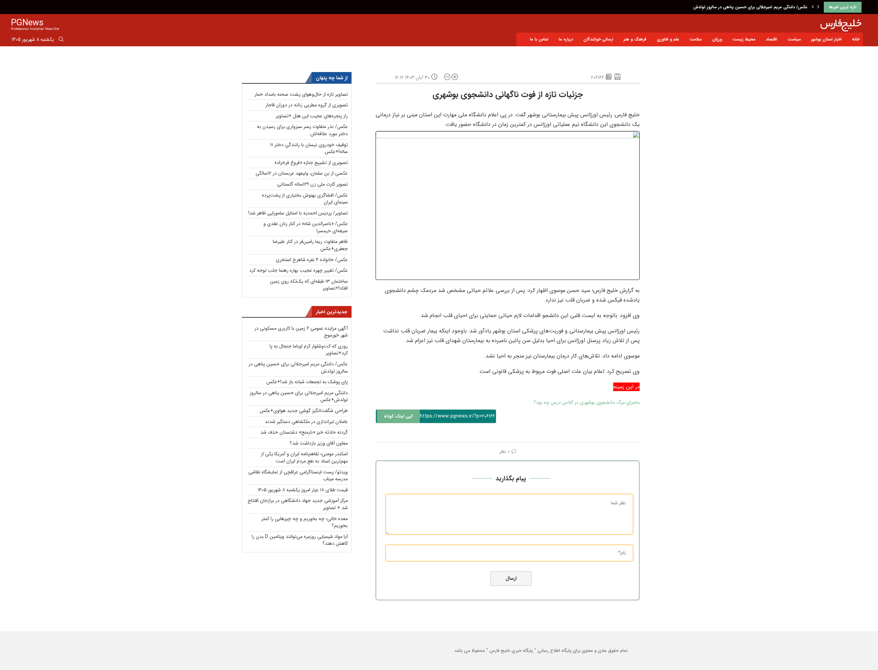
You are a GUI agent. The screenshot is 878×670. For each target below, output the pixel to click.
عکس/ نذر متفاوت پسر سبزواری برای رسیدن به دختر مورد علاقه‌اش (302, 130)
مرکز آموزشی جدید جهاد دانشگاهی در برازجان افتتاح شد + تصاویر (298, 504)
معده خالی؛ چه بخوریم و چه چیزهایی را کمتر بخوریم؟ (304, 522)
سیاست (794, 39)
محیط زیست (744, 39)
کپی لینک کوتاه (398, 416)
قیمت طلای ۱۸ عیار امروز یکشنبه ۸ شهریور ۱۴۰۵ (303, 490)
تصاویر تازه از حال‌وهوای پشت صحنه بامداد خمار (301, 94)
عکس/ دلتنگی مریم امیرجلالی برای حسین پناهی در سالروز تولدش (750, 7)
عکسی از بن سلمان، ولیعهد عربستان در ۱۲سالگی (302, 173)
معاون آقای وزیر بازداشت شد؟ (319, 443)
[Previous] (813, 7)
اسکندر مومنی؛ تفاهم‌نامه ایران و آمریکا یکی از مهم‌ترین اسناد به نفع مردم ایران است (304, 457)
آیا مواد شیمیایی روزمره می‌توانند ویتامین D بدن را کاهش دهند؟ (300, 540)
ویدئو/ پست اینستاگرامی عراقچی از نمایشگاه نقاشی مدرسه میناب (298, 475)
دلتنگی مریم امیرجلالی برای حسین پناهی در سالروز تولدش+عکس (299, 396)
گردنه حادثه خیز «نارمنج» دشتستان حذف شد (304, 432)
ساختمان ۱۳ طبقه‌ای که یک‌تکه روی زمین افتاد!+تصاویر (309, 285)
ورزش (717, 39)
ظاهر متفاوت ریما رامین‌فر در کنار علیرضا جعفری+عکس (310, 245)
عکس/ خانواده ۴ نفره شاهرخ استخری (312, 259)
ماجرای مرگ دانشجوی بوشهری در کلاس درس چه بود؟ (587, 402)
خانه (855, 39)
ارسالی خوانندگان (598, 39)
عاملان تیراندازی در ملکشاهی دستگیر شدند (306, 421)
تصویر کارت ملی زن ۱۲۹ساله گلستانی (312, 184)
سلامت (695, 39)
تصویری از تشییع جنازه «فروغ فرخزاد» (311, 162)
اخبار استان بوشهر (826, 39)
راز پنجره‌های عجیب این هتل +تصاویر (312, 116)
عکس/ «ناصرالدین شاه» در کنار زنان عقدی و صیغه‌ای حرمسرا (305, 227)
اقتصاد (771, 39)
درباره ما (566, 39)
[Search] (61, 40)
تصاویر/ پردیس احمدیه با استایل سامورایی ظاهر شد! (298, 213)
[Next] (818, 7)
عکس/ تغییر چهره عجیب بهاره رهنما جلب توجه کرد (298, 270)
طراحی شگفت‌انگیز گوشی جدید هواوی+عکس (304, 410)
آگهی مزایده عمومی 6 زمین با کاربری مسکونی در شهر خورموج (301, 332)
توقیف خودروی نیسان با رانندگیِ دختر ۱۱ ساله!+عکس (309, 148)
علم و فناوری (668, 39)
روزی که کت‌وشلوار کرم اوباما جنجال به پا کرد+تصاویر (309, 349)
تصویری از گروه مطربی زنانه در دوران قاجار (306, 105)
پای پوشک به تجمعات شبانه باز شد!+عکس (307, 382)
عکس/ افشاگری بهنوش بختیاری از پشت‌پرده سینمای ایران (305, 198)
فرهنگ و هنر (635, 39)
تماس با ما (539, 39)
